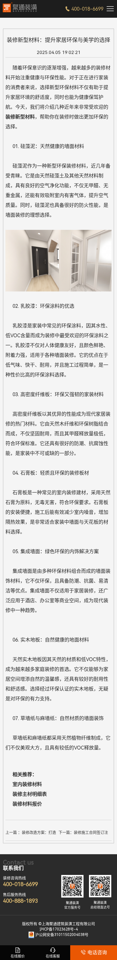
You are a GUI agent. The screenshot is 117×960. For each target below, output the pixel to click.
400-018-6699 (84, 9)
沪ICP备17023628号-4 (58, 929)
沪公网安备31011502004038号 (61, 934)
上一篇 (30, 833)
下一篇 (83, 833)
